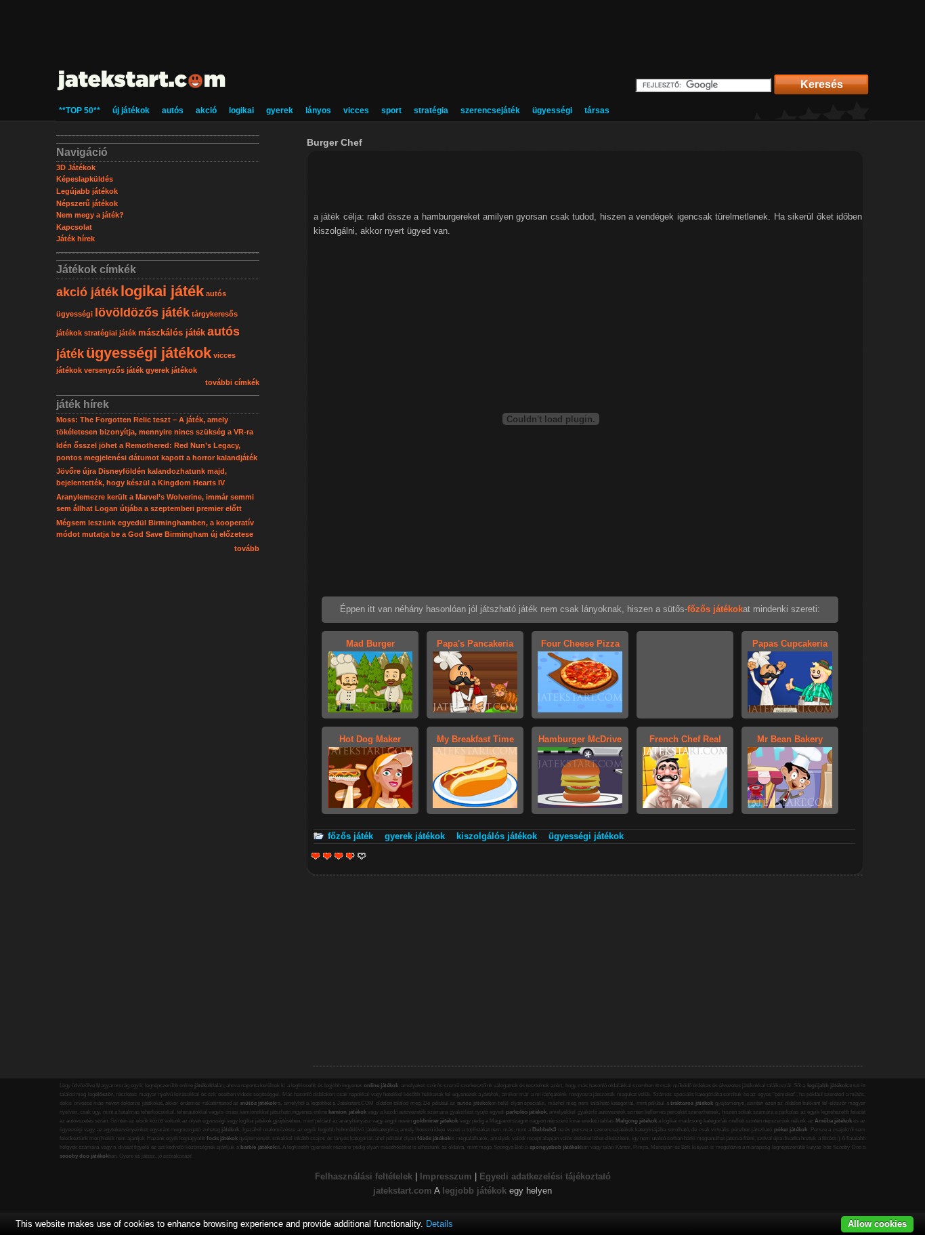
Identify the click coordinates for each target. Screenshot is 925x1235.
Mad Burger (370, 644)
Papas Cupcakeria (789, 644)
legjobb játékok (474, 1191)
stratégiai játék (110, 333)
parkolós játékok (526, 1112)
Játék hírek (75, 239)
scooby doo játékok (84, 1156)
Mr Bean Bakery (790, 739)
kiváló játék (362, 856)
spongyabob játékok (555, 1147)
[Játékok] (142, 91)
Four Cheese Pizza (580, 644)
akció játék (87, 292)
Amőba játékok (833, 1121)
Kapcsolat (74, 227)
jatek (383, 1191)
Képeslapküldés (84, 179)
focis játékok (222, 1138)
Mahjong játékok (636, 1121)
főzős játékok (433, 1138)
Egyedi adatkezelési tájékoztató (545, 1176)
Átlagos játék (339, 856)
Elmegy (327, 856)
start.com (412, 1191)
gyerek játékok (171, 370)
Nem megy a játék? (90, 215)
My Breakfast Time (475, 739)
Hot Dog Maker (370, 739)
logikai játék (162, 291)
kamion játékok (347, 1112)
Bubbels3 (544, 1130)
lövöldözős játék (142, 312)
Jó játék (348, 856)
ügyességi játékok (148, 352)
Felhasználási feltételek (363, 1176)
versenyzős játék (114, 370)
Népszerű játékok (87, 203)
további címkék (232, 382)
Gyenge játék (316, 856)
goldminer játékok (435, 1121)
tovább (246, 548)
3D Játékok (75, 167)
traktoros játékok (691, 1103)
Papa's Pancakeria (475, 644)
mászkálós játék (171, 332)
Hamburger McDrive (580, 739)
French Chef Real (685, 739)
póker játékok (791, 1130)
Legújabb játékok (87, 191)
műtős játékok (258, 1103)
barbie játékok (257, 1147)
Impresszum (446, 1176)
